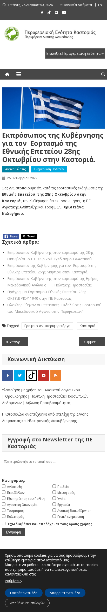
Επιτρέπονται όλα (23, 593)
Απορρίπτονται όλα (65, 593)
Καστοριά (87, 325)
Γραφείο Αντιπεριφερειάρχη (47, 325)
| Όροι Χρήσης (15, 396)
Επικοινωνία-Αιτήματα (75, 5)
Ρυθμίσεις (13, 580)
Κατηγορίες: (13, 480)
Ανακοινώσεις (15, 169)
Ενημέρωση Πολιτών (49, 169)
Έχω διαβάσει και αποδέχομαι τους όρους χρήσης (50, 524)
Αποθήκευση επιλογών (27, 603)
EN (100, 5)
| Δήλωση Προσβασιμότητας (46, 402)
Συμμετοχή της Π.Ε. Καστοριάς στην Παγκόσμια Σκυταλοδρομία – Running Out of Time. (94, 341)
